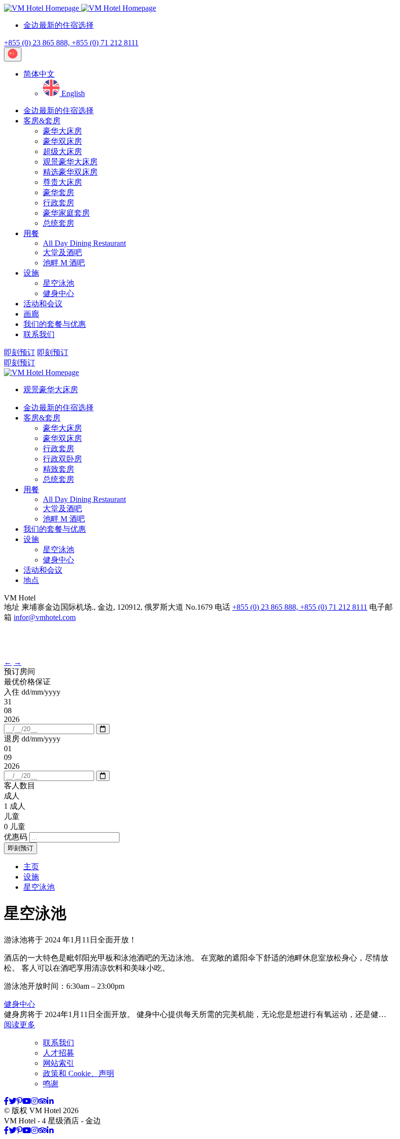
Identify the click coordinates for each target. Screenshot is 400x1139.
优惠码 (15, 837)
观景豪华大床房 (70, 162)
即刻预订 (19, 352)
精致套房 (58, 469)
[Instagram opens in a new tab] (34, 1101)
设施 (31, 273)
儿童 (12, 816)
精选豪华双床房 (70, 172)
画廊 (31, 314)
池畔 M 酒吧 (64, 263)
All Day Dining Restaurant (84, 243)
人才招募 (58, 1053)
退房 (32, 739)
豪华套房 (58, 192)
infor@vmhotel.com (45, 617)
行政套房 (58, 203)
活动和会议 (42, 304)
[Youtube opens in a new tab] (26, 1101)
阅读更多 (19, 1024)
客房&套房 (41, 121)
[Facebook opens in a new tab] (6, 1101)
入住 (32, 692)
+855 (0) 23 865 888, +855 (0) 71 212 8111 (71, 43)
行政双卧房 (62, 459)
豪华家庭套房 (66, 213)
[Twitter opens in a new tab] (13, 1101)
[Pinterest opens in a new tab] (19, 1101)
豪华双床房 (62, 141)
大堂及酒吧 (62, 252)
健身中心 (58, 293)
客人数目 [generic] (19, 785)
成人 (12, 796)
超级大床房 (62, 151)
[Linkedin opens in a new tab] (50, 1101)
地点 (31, 580)
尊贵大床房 (62, 182)
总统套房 (58, 223)
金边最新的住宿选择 (58, 25)
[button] (39, 74)
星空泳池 (58, 283)
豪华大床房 (62, 131)
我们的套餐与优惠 (54, 324)
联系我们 (39, 334)
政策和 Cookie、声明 (78, 1073)
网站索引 (58, 1063)
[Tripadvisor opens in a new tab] (42, 1101)
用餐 (31, 233)
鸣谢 (51, 1083)
